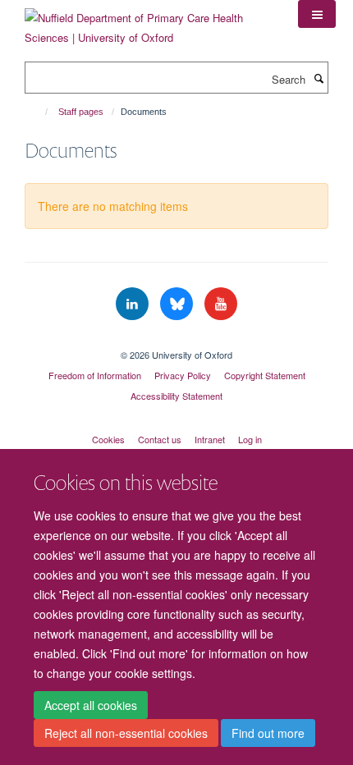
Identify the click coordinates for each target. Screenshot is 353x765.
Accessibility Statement (176, 395)
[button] (317, 14)
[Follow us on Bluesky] (178, 304)
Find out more (268, 733)
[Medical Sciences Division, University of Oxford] (176, 341)
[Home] (39, 112)
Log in (250, 439)
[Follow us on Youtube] (220, 304)
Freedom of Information (94, 375)
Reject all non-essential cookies (126, 733)
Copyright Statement (264, 375)
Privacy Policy (182, 375)
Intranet (210, 439)
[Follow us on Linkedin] (134, 304)
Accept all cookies (90, 705)
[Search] (318, 78)
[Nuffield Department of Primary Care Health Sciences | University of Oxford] (149, 22)
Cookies (108, 439)
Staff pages (80, 112)
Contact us (159, 439)
